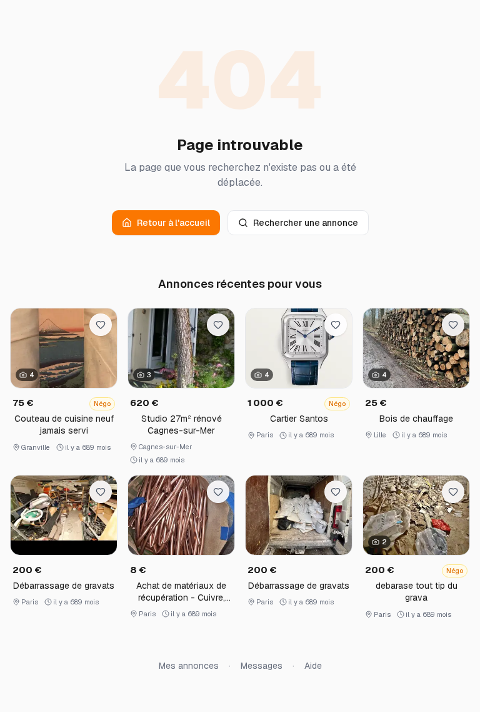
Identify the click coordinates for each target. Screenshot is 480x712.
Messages (261, 665)
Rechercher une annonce (305, 222)
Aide (313, 665)
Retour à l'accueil (173, 222)
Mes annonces (189, 665)
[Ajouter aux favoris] (100, 324)
